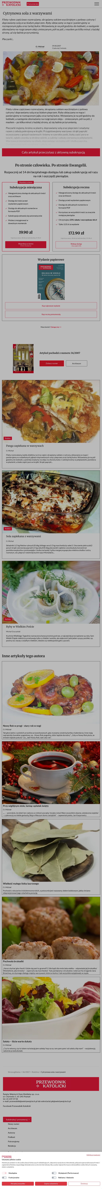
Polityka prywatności (93, 1155)
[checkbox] (4, 1173)
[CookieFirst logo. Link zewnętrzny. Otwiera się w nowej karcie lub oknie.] (6, 1157)
